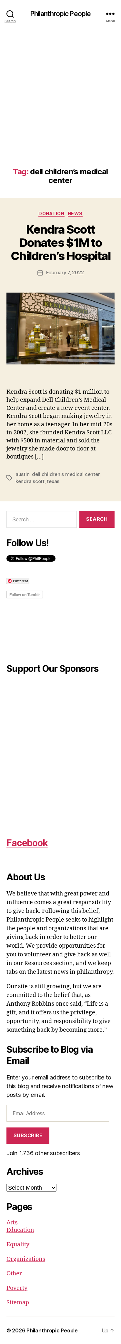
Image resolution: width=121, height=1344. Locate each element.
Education (20, 1230)
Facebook (27, 842)
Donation (51, 213)
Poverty (16, 1288)
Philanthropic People (60, 13)
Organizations (25, 1259)
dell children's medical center (65, 474)
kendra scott (30, 481)
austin (22, 474)
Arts (12, 1222)
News (75, 213)
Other (14, 1273)
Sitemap (17, 1302)
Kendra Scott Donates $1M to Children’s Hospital (61, 242)
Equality (17, 1244)
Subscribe (28, 1135)
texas (53, 481)
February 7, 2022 (65, 272)
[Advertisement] (60, 103)
